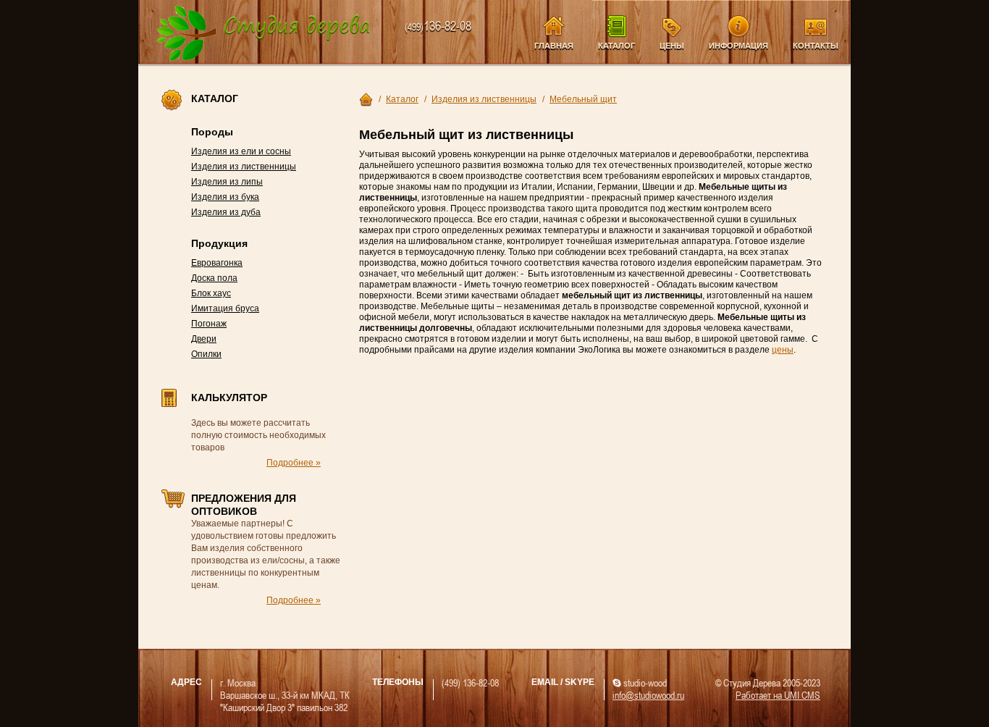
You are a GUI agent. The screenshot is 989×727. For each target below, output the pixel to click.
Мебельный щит (583, 99)
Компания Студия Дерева (264, 34)
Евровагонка (217, 263)
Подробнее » (293, 463)
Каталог (616, 45)
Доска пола (214, 278)
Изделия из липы (227, 182)
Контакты (815, 45)
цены (783, 350)
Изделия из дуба (226, 212)
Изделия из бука (225, 197)
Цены (672, 45)
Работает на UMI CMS (778, 695)
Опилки (206, 354)
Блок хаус (211, 293)
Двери (203, 339)
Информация (738, 45)
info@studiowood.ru (648, 695)
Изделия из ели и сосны (241, 151)
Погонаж (209, 324)
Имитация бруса (225, 308)
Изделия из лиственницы (243, 166)
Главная (553, 45)
